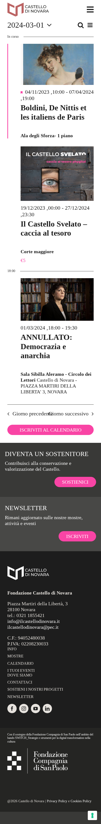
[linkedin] (47, 708)
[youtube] (35, 708)
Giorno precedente (33, 414)
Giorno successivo (68, 414)
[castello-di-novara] (28, 5)
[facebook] (12, 708)
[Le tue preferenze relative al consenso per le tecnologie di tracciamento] (92, 815)
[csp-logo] (37, 750)
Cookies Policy (81, 801)
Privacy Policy (57, 801)
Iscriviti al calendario (50, 429)
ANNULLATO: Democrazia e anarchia (46, 346)
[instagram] (23, 708)
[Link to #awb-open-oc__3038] (90, 9)
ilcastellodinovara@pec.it (33, 627)
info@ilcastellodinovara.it (33, 621)
